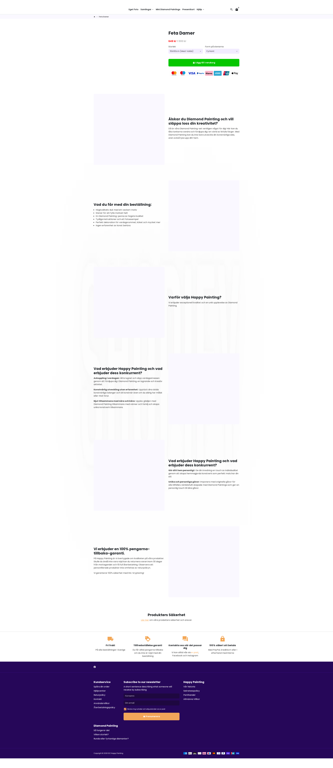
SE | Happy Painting (115, 753)
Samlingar (147, 9)
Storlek (172, 46)
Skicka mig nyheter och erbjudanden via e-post (146, 709)
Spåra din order (102, 686)
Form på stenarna (214, 46)
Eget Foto (133, 9)
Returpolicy (99, 694)
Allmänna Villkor (191, 699)
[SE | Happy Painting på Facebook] (95, 667)
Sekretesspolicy (191, 690)
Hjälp (200, 9)
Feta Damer (104, 17)
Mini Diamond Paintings (168, 9)
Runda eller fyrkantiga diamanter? (111, 738)
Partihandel (189, 694)
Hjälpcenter (100, 690)
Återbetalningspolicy (104, 707)
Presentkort (188, 9)
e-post (194, 652)
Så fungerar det (102, 730)
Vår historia (189, 686)
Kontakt (98, 699)
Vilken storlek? (101, 734)
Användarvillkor (102, 703)
